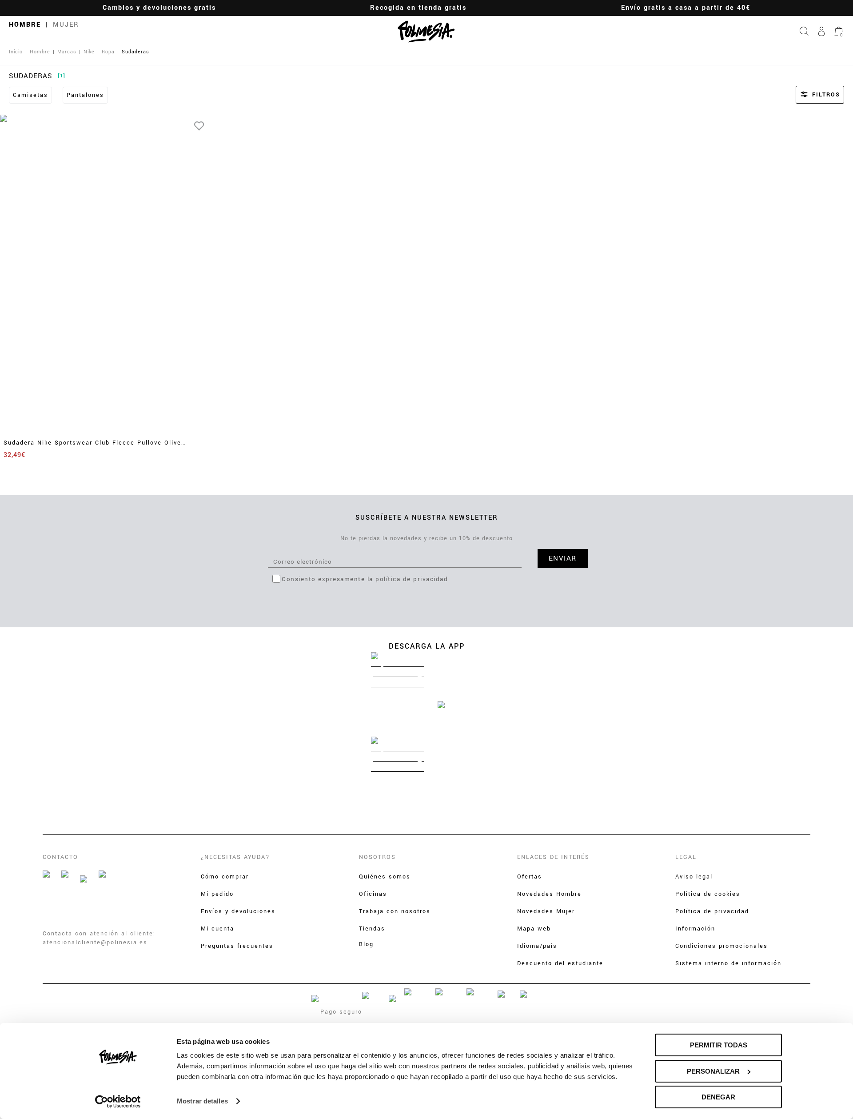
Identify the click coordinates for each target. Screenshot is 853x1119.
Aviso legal (694, 877)
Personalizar (713, 1071)
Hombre (25, 24)
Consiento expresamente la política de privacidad (365, 579)
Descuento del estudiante (560, 963)
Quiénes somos (385, 877)
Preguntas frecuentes (237, 946)
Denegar (718, 1097)
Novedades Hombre (549, 894)
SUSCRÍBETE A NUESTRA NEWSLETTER (426, 517)
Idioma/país (537, 946)
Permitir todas (718, 1045)
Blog (366, 944)
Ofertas (529, 877)
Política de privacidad (712, 911)
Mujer (66, 24)
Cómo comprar (225, 877)
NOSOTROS (377, 857)
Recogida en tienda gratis (418, 7)
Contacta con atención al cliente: (99, 934)
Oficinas (373, 894)
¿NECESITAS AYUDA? (235, 857)
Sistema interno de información (728, 963)
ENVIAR (563, 558)
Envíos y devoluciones (238, 911)
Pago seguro (341, 1012)
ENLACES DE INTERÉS (553, 857)
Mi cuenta (217, 929)
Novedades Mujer (546, 911)
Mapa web (534, 929)
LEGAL (686, 857)
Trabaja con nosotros (394, 911)
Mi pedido (217, 894)
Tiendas (372, 929)
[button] (808, 95)
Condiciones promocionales (721, 946)
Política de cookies (707, 894)
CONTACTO (60, 857)
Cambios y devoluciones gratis (159, 7)
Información (695, 929)
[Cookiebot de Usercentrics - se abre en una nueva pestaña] (118, 1101)
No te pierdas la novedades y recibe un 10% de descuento (426, 538)
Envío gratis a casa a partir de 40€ (685, 7)
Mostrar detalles (202, 1101)
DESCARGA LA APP (427, 646)
